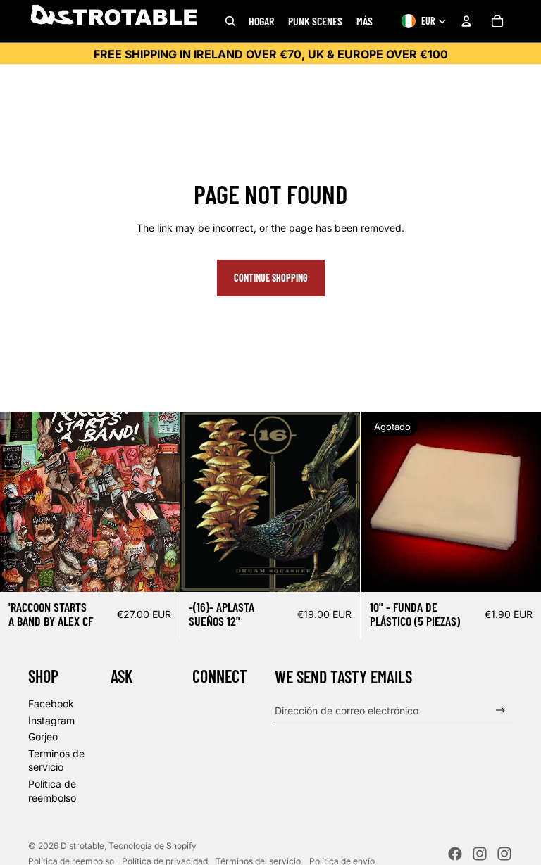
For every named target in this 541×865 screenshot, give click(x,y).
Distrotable (82, 845)
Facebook (51, 703)
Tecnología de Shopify (152, 845)
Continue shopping (271, 278)
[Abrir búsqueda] (230, 21)
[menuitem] (364, 21)
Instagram (51, 720)
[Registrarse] (500, 710)
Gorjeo (43, 737)
